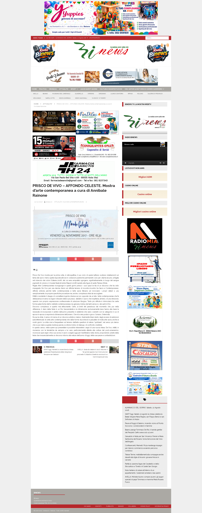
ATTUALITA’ (63, 89)
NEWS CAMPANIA (64, 98)
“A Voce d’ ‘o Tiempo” (99, 98)
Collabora (132, 506)
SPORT (73, 89)
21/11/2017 (38, 202)
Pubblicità (110, 506)
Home (34, 89)
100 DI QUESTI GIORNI (88, 89)
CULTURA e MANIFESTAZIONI (111, 89)
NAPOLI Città (50, 98)
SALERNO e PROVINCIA (155, 93)
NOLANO (140, 93)
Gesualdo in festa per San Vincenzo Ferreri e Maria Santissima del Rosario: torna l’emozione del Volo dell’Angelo (144, 439)
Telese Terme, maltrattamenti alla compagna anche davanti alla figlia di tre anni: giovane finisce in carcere (144, 457)
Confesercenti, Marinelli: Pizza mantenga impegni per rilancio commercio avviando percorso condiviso (143, 448)
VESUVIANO (37, 98)
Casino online (145, 194)
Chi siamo (87, 506)
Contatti (98, 506)
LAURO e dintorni (117, 93)
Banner (121, 506)
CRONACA (53, 89)
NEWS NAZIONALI (81, 98)
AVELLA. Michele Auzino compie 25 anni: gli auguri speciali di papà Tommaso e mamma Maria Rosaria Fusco (144, 479)
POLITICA (43, 89)
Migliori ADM (145, 177)
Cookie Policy (145, 506)
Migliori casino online (145, 211)
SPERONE (91, 93)
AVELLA (35, 93)
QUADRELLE (79, 93)
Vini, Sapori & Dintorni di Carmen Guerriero (143, 89)
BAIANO (45, 93)
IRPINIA (130, 93)
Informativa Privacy (162, 506)
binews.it (49, 202)
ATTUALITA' (58, 202)
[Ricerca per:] (157, 38)
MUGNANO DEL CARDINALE (61, 93)
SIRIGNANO (102, 93)
